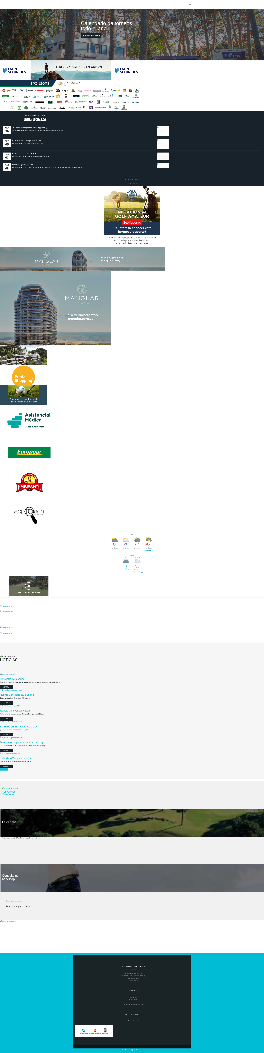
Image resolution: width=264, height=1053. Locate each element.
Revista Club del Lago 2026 (15, 710)
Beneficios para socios (12, 679)
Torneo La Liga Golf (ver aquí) (22, 165)
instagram (138, 1021)
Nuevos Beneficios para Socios (17, 694)
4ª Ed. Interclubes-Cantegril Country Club (26, 141)
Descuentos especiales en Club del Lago (22, 742)
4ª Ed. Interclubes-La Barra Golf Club (25, 154)
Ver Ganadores (132, 184)
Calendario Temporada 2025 (15, 758)
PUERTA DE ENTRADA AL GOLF (18, 726)
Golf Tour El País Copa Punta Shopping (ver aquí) (29, 128)
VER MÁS (6, 687)
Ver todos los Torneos (132, 179)
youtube (133, 1021)
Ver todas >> (4, 769)
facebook (128, 1021)
